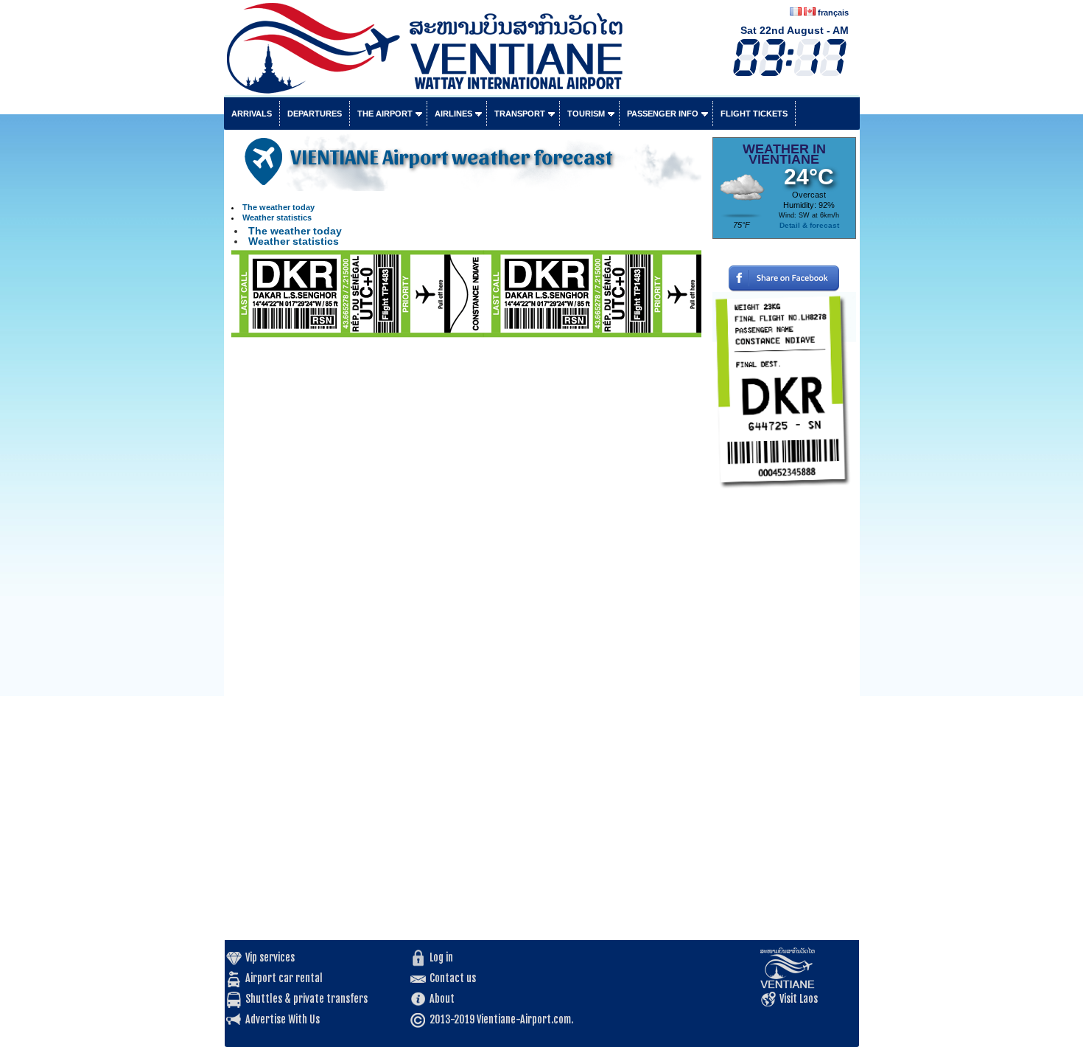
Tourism (586, 113)
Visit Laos (798, 998)
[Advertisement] (784, 719)
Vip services (270, 957)
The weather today (278, 207)
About (442, 998)
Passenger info (662, 113)
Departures (314, 113)
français (833, 12)
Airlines (453, 113)
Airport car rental (284, 978)
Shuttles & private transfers (306, 998)
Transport (519, 113)
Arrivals (251, 113)
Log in (441, 957)
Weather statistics (277, 217)
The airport (385, 113)
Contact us (453, 978)
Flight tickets (754, 113)
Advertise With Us (282, 1019)
